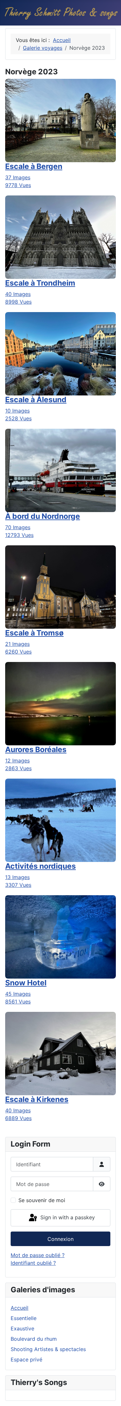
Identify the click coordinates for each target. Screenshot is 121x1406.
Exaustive (22, 1328)
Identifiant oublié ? (33, 1263)
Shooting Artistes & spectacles (48, 1349)
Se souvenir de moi (41, 1200)
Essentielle (23, 1318)
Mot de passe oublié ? (38, 1255)
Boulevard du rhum (34, 1339)
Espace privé (26, 1359)
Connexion (60, 1239)
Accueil (19, 1308)
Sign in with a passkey (67, 1217)
